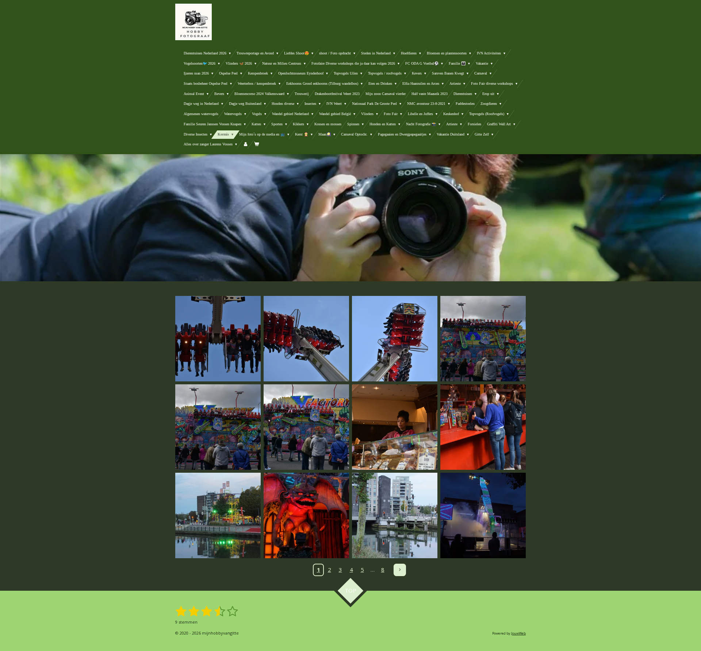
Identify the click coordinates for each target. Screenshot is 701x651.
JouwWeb (518, 633)
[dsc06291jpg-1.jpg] (306, 515)
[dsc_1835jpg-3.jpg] (218, 338)
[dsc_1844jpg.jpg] (483, 338)
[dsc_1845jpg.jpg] (218, 427)
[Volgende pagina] (400, 570)
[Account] (245, 144)
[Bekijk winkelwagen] (256, 144)
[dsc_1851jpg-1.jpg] (483, 427)
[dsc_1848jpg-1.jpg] (394, 427)
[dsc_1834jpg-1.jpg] (394, 338)
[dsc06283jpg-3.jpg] (394, 515)
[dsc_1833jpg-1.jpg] (306, 338)
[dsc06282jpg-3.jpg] (218, 515)
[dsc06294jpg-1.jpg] (483, 515)
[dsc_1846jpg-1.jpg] (306, 427)
